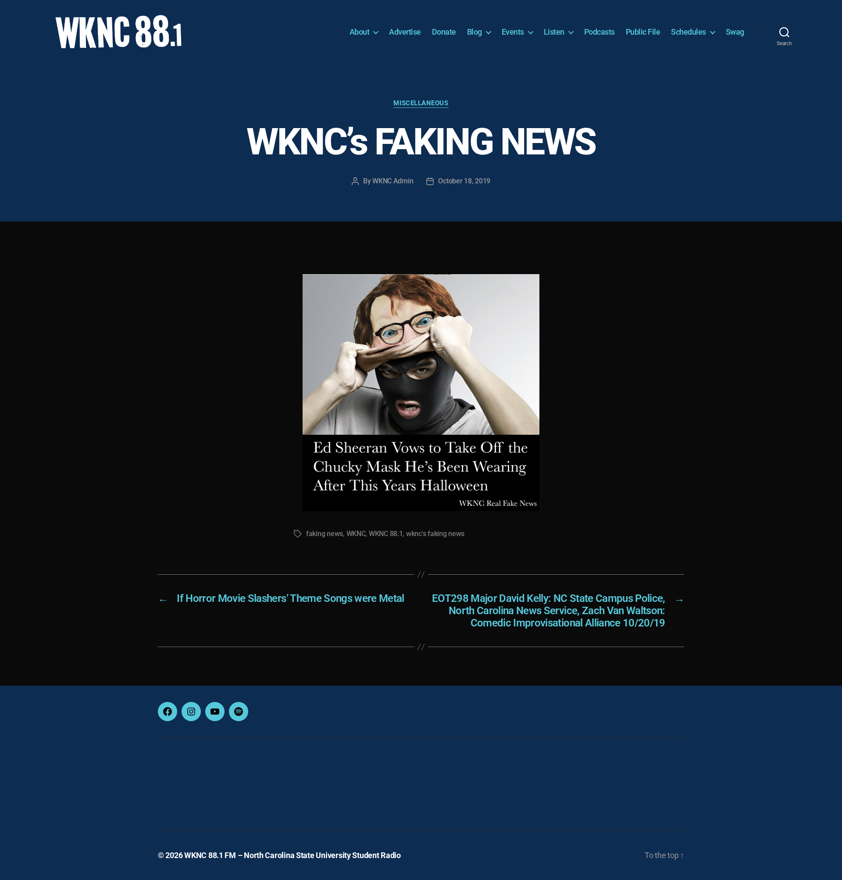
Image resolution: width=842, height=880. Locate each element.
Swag (735, 31)
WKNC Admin (392, 181)
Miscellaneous (420, 103)
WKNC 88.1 (386, 533)
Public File (643, 31)
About (360, 31)
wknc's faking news (435, 533)
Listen (554, 31)
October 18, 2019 (464, 181)
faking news (324, 533)
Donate (444, 31)
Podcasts (599, 31)
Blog (474, 31)
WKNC (356, 533)
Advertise (405, 31)
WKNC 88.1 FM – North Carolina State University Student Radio (292, 855)
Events (513, 31)
